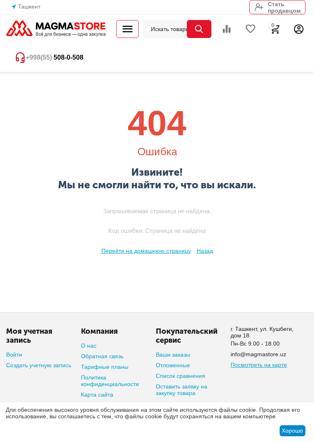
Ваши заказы (173, 354)
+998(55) (54, 57)
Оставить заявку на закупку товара (181, 389)
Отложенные (173, 365)
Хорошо (292, 430)
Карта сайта (97, 394)
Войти (14, 354)
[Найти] (199, 29)
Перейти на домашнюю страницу (146, 251)
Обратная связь (102, 356)
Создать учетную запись (38, 365)
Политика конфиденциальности (110, 380)
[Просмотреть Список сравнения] (226, 29)
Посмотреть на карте (259, 365)
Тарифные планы (104, 367)
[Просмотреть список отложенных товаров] (250, 29)
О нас (88, 345)
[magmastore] (56, 28)
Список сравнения (180, 376)
